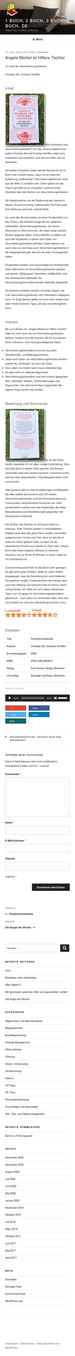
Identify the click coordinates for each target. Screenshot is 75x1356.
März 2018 (11, 1229)
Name (9, 822)
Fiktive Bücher (13, 1049)
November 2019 (14, 1207)
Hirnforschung (13, 1071)
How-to (9, 1078)
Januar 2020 (12, 1200)
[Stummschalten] (55, 698)
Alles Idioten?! (13, 984)
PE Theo (10, 1092)
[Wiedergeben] (10, 698)
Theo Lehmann (38, 52)
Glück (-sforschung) (16, 1064)
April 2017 (11, 1257)
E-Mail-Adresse (15, 840)
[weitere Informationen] (30, 721)
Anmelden (11, 1279)
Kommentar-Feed (15, 1293)
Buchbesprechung (23, 737)
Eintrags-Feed (13, 1286)
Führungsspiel (24, 1135)
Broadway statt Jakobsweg (20, 977)
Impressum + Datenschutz (19, 1343)
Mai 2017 (10, 1250)
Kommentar (13, 774)
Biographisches (14, 1028)
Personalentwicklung (17, 1099)
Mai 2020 (10, 1193)
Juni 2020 (10, 1186)
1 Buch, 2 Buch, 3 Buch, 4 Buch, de (37, 23)
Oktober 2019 (13, 1214)
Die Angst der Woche (17, 999)
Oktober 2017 (13, 1236)
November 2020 (14, 1164)
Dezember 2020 (14, 1157)
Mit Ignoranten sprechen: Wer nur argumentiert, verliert (36, 992)
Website (10, 858)
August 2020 (12, 1171)
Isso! (8, 970)
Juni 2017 (10, 1243)
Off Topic (10, 1085)
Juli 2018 (10, 1222)
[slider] (63, 698)
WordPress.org (13, 1301)
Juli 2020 (10, 1179)
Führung (10, 1056)
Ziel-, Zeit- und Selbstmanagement (24, 1114)
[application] (37, 698)
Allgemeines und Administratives (23, 1021)
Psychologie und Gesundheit (21, 1106)
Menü (39, 39)
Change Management (17, 1042)
